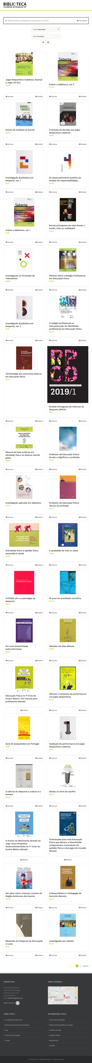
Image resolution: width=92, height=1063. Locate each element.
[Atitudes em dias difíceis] (67, 630)
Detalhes (40, 96)
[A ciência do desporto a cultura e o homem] (24, 776)
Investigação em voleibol (61, 941)
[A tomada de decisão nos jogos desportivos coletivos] (67, 114)
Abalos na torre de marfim (62, 791)
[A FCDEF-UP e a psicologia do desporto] (24, 583)
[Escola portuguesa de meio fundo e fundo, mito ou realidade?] (67, 210)
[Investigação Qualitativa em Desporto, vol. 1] (24, 162)
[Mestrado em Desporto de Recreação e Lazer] (24, 925)
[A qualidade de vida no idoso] (67, 535)
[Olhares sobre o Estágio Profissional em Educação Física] (67, 260)
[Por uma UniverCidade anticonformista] (24, 630)
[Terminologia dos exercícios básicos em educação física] (24, 358)
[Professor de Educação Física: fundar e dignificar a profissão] (67, 439)
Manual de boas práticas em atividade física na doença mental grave (23, 455)
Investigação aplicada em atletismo (23, 503)
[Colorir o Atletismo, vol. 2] (67, 66)
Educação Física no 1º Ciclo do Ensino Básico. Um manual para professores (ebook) (21, 699)
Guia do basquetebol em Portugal (22, 744)
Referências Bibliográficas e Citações (61, 1025)
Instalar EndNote (54, 1035)
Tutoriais (52, 1046)
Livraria (7, 1040)
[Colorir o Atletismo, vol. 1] (24, 212)
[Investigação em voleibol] (67, 925)
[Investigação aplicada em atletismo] (24, 487)
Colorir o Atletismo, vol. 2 (61, 84)
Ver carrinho (83, 21)
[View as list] (48, 42)
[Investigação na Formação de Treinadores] (24, 260)
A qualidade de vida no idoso (63, 550)
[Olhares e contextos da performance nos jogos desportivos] (67, 678)
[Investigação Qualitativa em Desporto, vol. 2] (24, 308)
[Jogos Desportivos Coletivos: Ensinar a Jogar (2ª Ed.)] (24, 64)
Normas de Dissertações (57, 1020)
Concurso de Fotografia (12, 1035)
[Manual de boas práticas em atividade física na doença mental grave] (24, 437)
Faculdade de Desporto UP (13, 1020)
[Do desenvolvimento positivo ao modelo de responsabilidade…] (67, 162)
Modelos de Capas (55, 1030)
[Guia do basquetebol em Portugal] (24, 728)
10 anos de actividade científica (65, 598)
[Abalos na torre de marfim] (67, 776)
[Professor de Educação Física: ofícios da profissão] (67, 487)
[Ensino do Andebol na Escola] (24, 114)
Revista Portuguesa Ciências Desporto (17, 1025)
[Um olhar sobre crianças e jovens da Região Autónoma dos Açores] (24, 878)
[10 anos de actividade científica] (67, 583)
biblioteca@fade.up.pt (15, 998)
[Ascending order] (58, 29)
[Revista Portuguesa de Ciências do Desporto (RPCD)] (67, 374)
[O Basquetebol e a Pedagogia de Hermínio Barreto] (67, 878)
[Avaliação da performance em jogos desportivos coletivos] (67, 728)
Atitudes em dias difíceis (61, 646)
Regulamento (53, 1040)
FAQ (6, 1030)
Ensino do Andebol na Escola (20, 130)
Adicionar (10, 96)
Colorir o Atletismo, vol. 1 (18, 230)
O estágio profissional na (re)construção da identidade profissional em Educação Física (65, 326)
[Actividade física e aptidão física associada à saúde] (24, 535)
